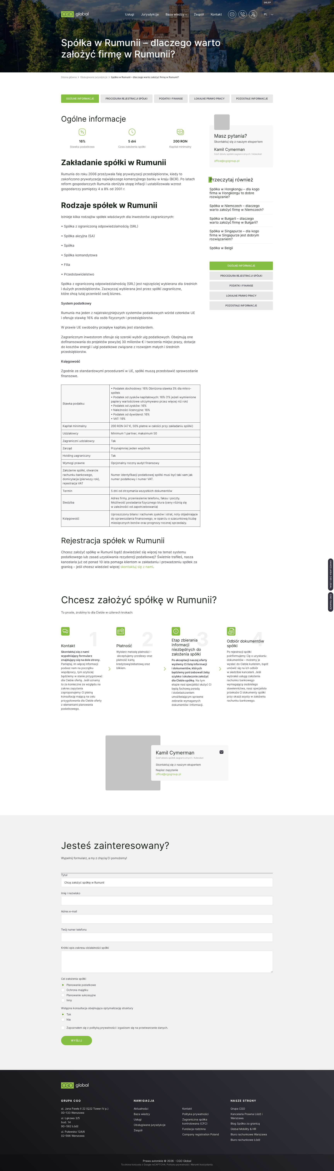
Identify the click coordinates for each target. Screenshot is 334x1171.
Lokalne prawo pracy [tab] (209, 98)
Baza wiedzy (175, 14)
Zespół (199, 14)
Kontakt (216, 14)
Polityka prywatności (195, 1114)
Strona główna (69, 77)
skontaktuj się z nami (136, 567)
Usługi (129, 14)
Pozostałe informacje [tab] (252, 98)
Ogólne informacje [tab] (80, 98)
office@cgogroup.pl (226, 160)
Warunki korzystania (202, 1164)
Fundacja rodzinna (194, 1129)
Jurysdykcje (150, 14)
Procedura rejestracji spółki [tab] (126, 98)
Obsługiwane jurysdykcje (93, 77)
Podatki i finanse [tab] (171, 98)
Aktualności (141, 1108)
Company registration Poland (200, 1134)
